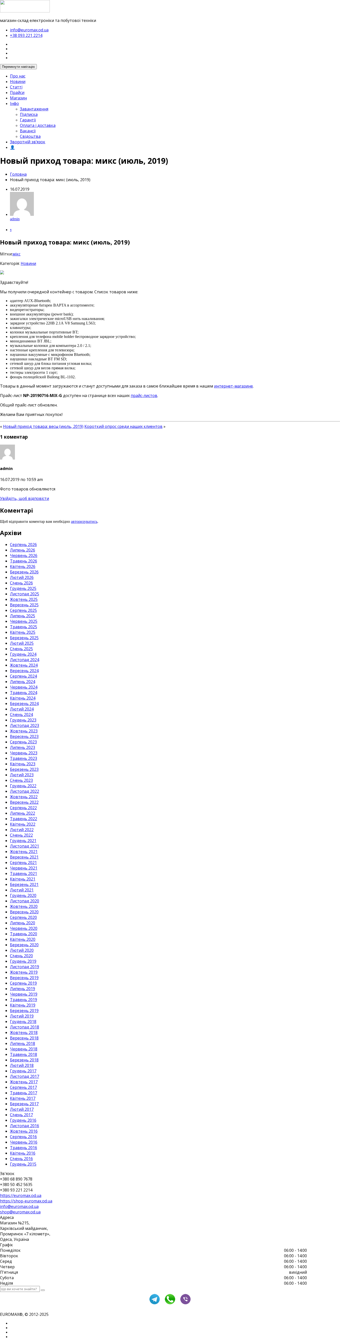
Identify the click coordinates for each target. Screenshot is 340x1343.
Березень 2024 (24, 703)
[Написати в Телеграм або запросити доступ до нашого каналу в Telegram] (155, 1303)
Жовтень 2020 (24, 906)
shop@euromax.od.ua (20, 1212)
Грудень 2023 (23, 720)
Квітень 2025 (22, 632)
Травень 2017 (23, 1093)
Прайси (17, 92)
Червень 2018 (23, 1049)
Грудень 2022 (23, 786)
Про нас (17, 76)
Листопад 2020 (24, 901)
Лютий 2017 (22, 1109)
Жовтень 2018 (24, 1032)
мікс (16, 254)
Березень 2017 (24, 1103)
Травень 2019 (23, 999)
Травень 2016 (23, 1147)
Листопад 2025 (24, 594)
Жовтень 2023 (24, 731)
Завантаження (34, 109)
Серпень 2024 (23, 676)
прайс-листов (144, 395)
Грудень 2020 (23, 895)
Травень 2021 (23, 873)
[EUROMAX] (25, 11)
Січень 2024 (21, 714)
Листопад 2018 (24, 1027)
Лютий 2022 (22, 829)
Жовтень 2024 (24, 665)
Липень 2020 (22, 923)
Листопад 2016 (24, 1125)
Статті (16, 87)
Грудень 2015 (23, 1164)
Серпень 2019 (23, 983)
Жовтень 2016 (24, 1131)
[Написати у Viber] (185, 1303)
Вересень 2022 (24, 802)
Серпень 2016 (23, 1136)
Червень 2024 (23, 687)
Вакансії (28, 131)
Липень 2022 (22, 813)
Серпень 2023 (23, 742)
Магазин (18, 98)
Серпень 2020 (23, 917)
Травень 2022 (23, 818)
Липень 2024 (22, 681)
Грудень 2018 (23, 1021)
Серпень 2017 (23, 1087)
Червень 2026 (23, 555)
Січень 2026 (21, 583)
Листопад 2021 (24, 846)
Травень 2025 (23, 627)
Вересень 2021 (24, 857)
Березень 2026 (24, 572)
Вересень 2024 (24, 670)
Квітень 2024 (22, 698)
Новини (17, 81)
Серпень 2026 (23, 544)
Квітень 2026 (22, 566)
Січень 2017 (21, 1114)
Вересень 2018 (24, 1038)
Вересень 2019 (24, 977)
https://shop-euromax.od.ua (26, 1201)
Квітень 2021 (22, 879)
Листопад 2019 (24, 966)
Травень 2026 (23, 561)
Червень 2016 (23, 1142)
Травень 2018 (23, 1054)
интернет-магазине (233, 386)
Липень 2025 (22, 616)
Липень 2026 (22, 550)
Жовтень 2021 (24, 851)
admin (15, 219)
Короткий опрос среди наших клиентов (123, 426)
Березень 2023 (24, 769)
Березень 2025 (24, 637)
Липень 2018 (22, 1043)
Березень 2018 (24, 1060)
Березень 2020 (24, 945)
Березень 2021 (24, 884)
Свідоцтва (30, 136)
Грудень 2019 (23, 961)
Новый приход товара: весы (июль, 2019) (43, 426)
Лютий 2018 (22, 1065)
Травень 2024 (23, 692)
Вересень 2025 (24, 605)
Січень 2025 (21, 648)
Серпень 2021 (23, 862)
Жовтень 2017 (24, 1082)
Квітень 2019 (22, 1005)
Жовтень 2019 (24, 972)
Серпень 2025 (23, 610)
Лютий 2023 (22, 775)
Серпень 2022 (23, 807)
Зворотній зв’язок (27, 142)
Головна (18, 174)
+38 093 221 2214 (26, 35)
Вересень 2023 (24, 736)
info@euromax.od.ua (29, 30)
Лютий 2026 (22, 577)
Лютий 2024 (22, 709)
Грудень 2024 (23, 654)
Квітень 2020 (22, 939)
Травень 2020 (23, 934)
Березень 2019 (24, 1010)
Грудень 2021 (23, 840)
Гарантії (28, 120)
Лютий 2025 (22, 643)
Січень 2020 (21, 955)
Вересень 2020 (24, 912)
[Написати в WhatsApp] (170, 1303)
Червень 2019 (23, 994)
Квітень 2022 (22, 824)
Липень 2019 (22, 988)
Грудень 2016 (23, 1120)
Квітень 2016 (22, 1153)
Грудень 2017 (23, 1071)
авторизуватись (84, 521)
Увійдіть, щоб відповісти (24, 498)
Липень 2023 (22, 747)
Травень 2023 (23, 758)
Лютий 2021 (22, 890)
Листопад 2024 (24, 659)
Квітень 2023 (22, 764)
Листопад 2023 (24, 725)
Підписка (29, 114)
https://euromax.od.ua (20, 1195)
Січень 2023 (21, 780)
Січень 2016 (21, 1158)
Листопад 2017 (24, 1076)
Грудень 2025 (23, 588)
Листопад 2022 (24, 791)
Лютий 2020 (22, 950)
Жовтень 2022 (24, 796)
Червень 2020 (23, 928)
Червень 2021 (23, 868)
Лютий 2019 (22, 1016)
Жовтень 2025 (24, 599)
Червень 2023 (23, 753)
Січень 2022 (21, 835)
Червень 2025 (23, 621)
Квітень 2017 (22, 1098)
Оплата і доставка (38, 125)
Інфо (14, 103)
